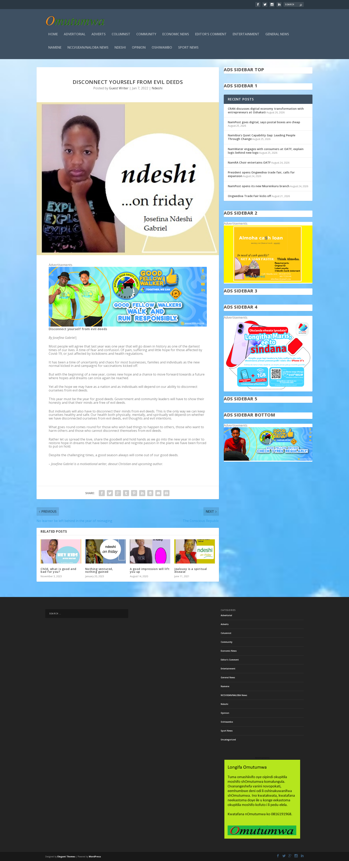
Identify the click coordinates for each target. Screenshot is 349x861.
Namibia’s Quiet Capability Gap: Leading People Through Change (261, 137)
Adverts (98, 34)
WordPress (95, 856)
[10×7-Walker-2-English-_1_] (128, 325)
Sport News (188, 48)
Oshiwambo (162, 48)
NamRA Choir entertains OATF (249, 162)
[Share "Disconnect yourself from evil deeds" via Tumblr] (126, 493)
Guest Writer (118, 88)
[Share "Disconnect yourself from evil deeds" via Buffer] (150, 493)
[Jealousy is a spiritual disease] (194, 551)
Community (146, 34)
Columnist (121, 34)
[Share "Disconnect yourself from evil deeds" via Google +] (118, 493)
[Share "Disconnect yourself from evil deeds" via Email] (158, 493)
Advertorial (74, 34)
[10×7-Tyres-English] (268, 459)
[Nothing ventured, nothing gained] (105, 551)
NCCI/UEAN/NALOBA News (87, 48)
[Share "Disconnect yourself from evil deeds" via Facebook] (102, 493)
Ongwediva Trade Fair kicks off (249, 196)
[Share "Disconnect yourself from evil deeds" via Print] (166, 493)
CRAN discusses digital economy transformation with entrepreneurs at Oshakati (266, 110)
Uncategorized (228, 739)
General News (277, 34)
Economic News (175, 34)
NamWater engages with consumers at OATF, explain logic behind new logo (266, 150)
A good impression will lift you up (150, 570)
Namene (54, 48)
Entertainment (246, 34)
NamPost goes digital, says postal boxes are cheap (264, 122)
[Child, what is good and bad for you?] (61, 551)
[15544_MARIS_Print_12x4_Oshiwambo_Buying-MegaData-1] (268, 389)
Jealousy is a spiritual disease (190, 570)
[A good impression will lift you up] (150, 551)
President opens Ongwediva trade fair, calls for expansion (261, 174)
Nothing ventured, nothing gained (99, 570)
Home (53, 34)
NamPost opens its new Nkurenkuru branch (258, 186)
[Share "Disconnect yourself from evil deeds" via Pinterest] (134, 493)
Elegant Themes (66, 856)
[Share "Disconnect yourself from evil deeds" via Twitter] (110, 493)
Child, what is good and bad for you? (58, 570)
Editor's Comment (211, 34)
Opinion (139, 48)
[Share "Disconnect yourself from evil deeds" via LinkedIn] (142, 493)
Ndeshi (120, 48)
